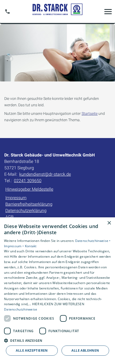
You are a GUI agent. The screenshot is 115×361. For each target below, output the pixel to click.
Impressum (15, 197)
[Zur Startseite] (57, 11)
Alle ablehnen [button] (85, 350)
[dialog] (57, 289)
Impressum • (14, 246)
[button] (108, 11)
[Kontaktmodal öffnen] (7, 11)
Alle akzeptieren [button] (32, 350)
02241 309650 (27, 180)
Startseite (90, 113)
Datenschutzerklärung (26, 210)
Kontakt (31, 246)
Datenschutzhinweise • (93, 240)
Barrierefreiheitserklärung (28, 204)
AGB (9, 216)
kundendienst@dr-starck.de (45, 174)
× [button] (109, 223)
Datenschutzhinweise (20, 309)
